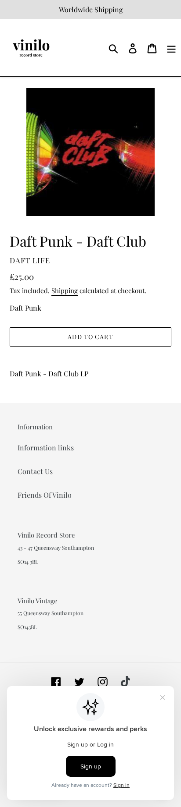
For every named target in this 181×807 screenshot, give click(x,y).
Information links (46, 447)
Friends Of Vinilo (45, 494)
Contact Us (35, 471)
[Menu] (171, 47)
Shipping (64, 290)
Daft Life (30, 260)
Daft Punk (25, 307)
